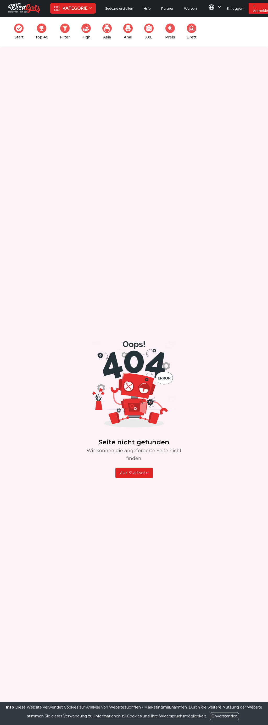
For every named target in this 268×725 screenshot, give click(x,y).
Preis (171, 31)
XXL (150, 31)
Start (20, 31)
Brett (193, 31)
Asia (109, 31)
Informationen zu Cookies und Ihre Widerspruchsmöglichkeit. (150, 716)
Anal (130, 31)
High (87, 31)
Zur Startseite (134, 472)
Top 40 (43, 31)
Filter (66, 31)
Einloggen (235, 8)
